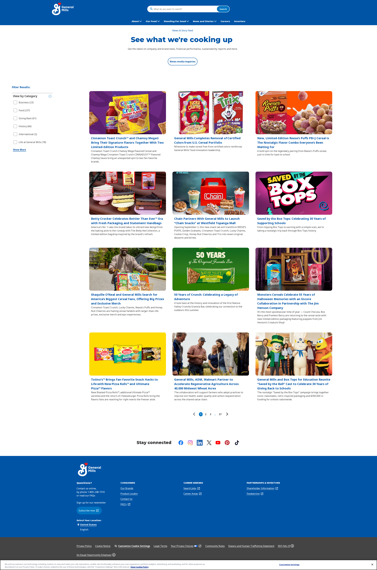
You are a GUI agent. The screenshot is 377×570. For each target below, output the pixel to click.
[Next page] (227, 414)
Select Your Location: (89, 520)
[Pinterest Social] (227, 443)
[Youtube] (218, 442)
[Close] (372, 564)
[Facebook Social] (180, 442)
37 (220, 414)
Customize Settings (289, 564)
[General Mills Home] (63, 9)
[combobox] (184, 9)
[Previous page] (195, 414)
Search (223, 9)
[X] (209, 442)
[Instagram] (190, 442)
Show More (19, 149)
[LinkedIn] (199, 442)
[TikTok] (236, 442)
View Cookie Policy (139, 567)
